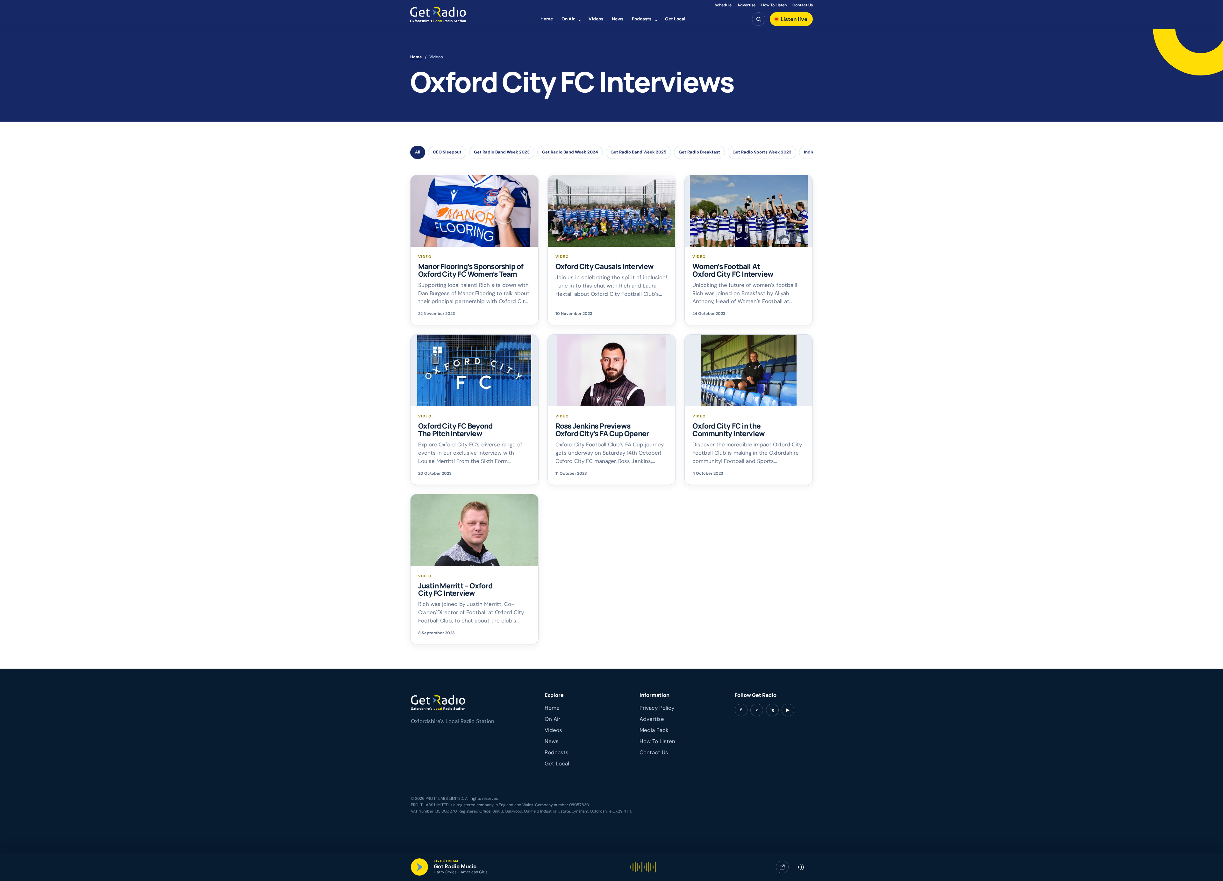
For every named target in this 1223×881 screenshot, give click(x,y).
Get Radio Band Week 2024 (570, 152)
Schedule (723, 5)
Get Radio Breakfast (699, 152)
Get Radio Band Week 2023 (502, 152)
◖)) (800, 866)
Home (546, 19)
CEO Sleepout (447, 152)
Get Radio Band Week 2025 (638, 152)
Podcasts (641, 19)
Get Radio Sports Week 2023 (762, 152)
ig (772, 710)
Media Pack (654, 730)
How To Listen (774, 5)
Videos (596, 19)
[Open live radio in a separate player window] (782, 867)
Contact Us (802, 5)
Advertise (746, 5)
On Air (568, 19)
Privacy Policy (657, 707)
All (417, 152)
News (617, 19)
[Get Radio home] (438, 14)
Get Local (675, 19)
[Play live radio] (419, 867)
